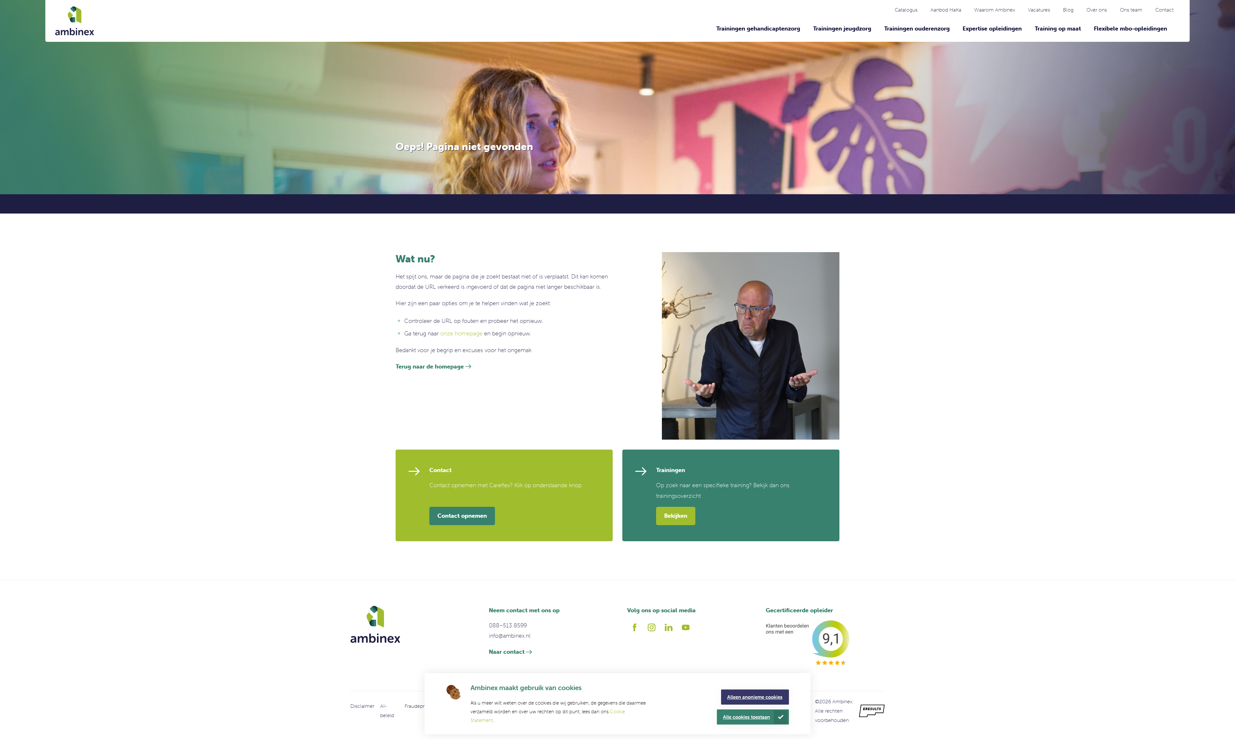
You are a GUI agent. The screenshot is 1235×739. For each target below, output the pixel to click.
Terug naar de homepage (430, 366)
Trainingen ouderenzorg (917, 28)
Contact (1164, 9)
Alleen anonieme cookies (754, 697)
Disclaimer (362, 706)
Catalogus (906, 9)
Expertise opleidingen (992, 28)
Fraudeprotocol (422, 706)
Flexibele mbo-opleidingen (1130, 28)
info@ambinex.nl (509, 635)
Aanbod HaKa (945, 9)
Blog (1068, 9)
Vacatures (1039, 9)
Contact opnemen (462, 515)
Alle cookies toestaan (746, 717)
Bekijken (675, 515)
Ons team (1131, 9)
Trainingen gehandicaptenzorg (758, 28)
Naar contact (507, 651)
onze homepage (461, 333)
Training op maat (1058, 28)
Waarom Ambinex (994, 9)
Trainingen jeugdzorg (842, 28)
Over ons (1096, 9)
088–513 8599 (508, 625)
